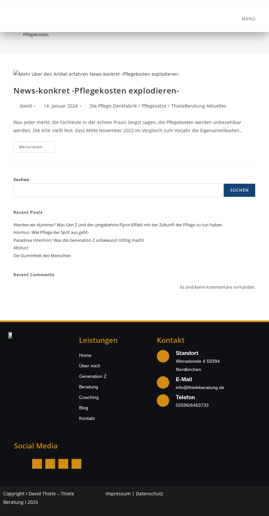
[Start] (15, 34)
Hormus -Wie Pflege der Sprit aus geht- (51, 232)
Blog (83, 407)
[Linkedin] (63, 464)
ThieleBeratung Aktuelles (198, 106)
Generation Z (93, 376)
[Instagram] (50, 464)
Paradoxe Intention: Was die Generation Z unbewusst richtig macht (78, 240)
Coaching (89, 397)
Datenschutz (149, 493)
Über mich (89, 365)
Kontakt (87, 418)
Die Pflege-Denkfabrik (113, 106)
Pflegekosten (36, 34)
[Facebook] (37, 464)
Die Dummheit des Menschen (42, 255)
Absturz (21, 248)
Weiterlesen (37, 145)
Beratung (88, 386)
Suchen (21, 179)
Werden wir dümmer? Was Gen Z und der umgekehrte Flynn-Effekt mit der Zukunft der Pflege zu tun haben (117, 225)
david (26, 106)
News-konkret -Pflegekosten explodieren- (96, 90)
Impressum (118, 493)
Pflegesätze (154, 106)
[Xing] (76, 464)
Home (85, 355)
